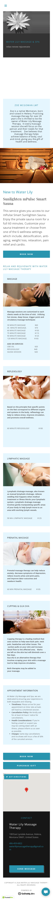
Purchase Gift (26, 765)
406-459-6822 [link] (15, 843)
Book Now (26, 254)
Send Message (26, 869)
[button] (6, 5)
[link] (26, 893)
